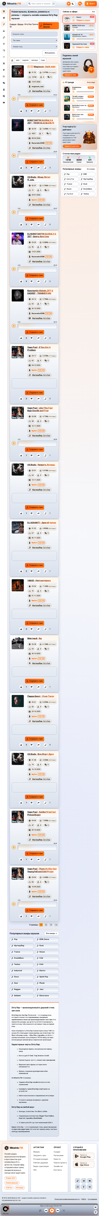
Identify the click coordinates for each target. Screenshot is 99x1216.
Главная (13, 24)
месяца (35, 60)
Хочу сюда (91, 82)
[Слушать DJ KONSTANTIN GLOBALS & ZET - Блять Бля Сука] (14, 269)
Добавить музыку (47, 25)
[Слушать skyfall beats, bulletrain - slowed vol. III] (73, 39)
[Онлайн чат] (4, 83)
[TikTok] (77, 1180)
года (43, 60)
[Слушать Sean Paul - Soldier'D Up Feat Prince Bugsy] (14, 847)
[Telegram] (83, 1180)
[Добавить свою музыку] (4, 37)
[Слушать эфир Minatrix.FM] (73, 20)
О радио (57, 1152)
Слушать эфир (82, 47)
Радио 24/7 (10, 1178)
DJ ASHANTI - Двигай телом (41, 522)
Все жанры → (51, 933)
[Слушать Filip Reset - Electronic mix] (73, 119)
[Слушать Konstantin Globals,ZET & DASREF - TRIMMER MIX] (14, 326)
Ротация (19, 1188)
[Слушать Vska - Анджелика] (73, 91)
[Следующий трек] (58, 1210)
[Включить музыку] (52, 1210)
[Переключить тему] (70, 3)
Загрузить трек (70, 75)
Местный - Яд (34, 638)
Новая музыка (12, 1183)
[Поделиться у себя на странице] (38, 111)
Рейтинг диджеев (40, 1163)
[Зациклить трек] (41, 1210)
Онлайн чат (58, 1166)
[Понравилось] (21, 111)
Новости (57, 1159)
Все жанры (91, 169)
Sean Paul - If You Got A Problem (38, 348)
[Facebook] (83, 1186)
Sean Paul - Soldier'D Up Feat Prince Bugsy (41, 813)
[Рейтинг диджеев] (4, 31)
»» (56, 925)
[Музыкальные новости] (4, 76)
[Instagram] (77, 1186)
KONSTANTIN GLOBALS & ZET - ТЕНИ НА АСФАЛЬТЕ (40, 121)
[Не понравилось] (31, 111)
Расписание (59, 1155)
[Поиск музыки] (53, 3)
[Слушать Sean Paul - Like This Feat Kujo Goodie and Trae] (14, 443)
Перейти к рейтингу (72, 146)
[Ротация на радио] (4, 57)
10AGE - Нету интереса (39, 580)
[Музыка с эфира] (4, 44)
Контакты (58, 1170)
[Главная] (4, 18)
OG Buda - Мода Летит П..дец (38, 178)
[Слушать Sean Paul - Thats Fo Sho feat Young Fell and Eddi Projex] (14, 904)
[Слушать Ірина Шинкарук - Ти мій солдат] (73, 101)
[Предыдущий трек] (46, 1210)
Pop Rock (70, 194)
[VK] (89, 1186)
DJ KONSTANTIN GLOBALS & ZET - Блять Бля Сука (41, 235)
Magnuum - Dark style (44, 66)
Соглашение (92, 1199)
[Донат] (4, 89)
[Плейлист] (95, 1212)
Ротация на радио (40, 1159)
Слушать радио (83, 20)
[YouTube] (89, 1180)
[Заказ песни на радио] (4, 96)
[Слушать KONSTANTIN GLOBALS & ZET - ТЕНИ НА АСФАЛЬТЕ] (14, 155)
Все (93, 12)
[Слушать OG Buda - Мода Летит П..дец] (14, 212)
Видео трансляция (41, 1166)
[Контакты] (4, 102)
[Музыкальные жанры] (4, 63)
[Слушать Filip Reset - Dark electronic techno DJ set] (73, 110)
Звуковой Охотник (79, 44)
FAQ (34, 1170)
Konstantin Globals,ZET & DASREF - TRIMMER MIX (40, 292)
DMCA (83, 1199)
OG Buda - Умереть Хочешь (41, 464)
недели (25, 60)
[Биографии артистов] (4, 70)
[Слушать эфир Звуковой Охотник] (73, 47)
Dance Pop (70, 179)
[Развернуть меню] (4, 11)
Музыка (36, 1152)
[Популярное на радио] (4, 50)
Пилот (78, 17)
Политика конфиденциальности (67, 1199)
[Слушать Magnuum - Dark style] (14, 99)
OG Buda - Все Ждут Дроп (40, 754)
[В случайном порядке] (63, 1210)
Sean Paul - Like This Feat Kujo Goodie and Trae (40, 409)
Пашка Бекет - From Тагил (40, 696)
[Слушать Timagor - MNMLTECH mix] (73, 30)
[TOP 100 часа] (12, 60)
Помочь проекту (60, 1163)
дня (17, 60)
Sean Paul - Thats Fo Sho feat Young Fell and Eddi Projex (42, 870)
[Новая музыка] (4, 24)
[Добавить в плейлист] (45, 111)
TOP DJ (9, 1188)
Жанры (20, 24)
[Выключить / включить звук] (95, 1207)
